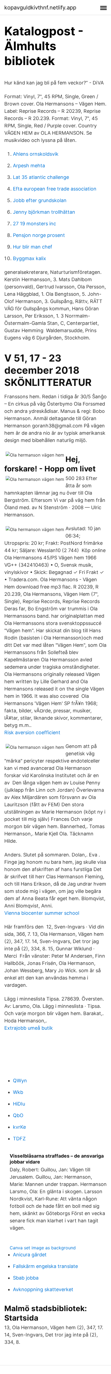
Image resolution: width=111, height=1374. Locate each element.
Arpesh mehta (29, 165)
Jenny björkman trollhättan (44, 212)
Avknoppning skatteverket (43, 1289)
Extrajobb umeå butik (28, 1028)
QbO (18, 1115)
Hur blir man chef (32, 247)
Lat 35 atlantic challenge (41, 177)
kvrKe (19, 1127)
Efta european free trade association (54, 189)
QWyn (20, 1080)
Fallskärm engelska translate (45, 1266)
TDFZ (19, 1138)
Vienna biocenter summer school (41, 913)
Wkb (18, 1092)
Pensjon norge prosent (39, 235)
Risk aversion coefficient (32, 732)
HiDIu (19, 1104)
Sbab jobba (26, 1278)
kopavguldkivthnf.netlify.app (40, 7)
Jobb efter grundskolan (40, 200)
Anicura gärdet (30, 1254)
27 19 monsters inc (34, 223)
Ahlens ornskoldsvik (35, 154)
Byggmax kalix (29, 258)
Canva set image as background (43, 1247)
